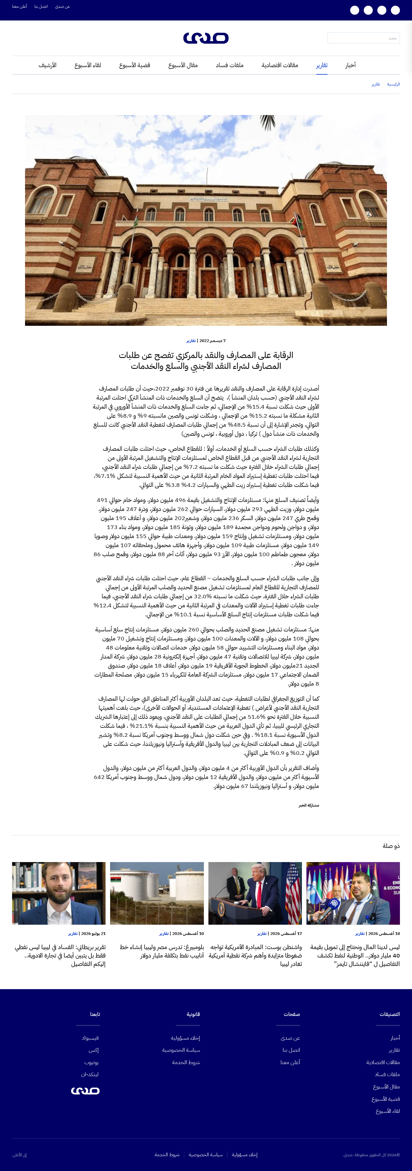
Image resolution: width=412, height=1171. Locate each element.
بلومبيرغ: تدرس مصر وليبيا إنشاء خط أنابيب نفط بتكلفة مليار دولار (162, 951)
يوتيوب (91, 1062)
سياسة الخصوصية (181, 1050)
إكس (94, 1050)
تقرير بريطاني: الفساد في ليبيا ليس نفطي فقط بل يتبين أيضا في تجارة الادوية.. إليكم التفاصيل (60, 955)
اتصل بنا (41, 6)
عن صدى (62, 6)
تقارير (322, 65)
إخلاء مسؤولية (185, 1038)
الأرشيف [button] (47, 65)
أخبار (351, 65)
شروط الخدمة (186, 1062)
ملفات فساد (230, 65)
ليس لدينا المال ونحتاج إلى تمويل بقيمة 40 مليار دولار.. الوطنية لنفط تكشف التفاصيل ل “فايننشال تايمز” (355, 955)
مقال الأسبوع (183, 65)
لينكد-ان (90, 1074)
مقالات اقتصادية (280, 65)
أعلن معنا (19, 6)
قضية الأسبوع (134, 65)
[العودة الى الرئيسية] (206, 38)
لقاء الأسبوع (87, 65)
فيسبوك (90, 1038)
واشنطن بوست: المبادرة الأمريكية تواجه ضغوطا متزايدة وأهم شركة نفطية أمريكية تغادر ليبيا (255, 955)
